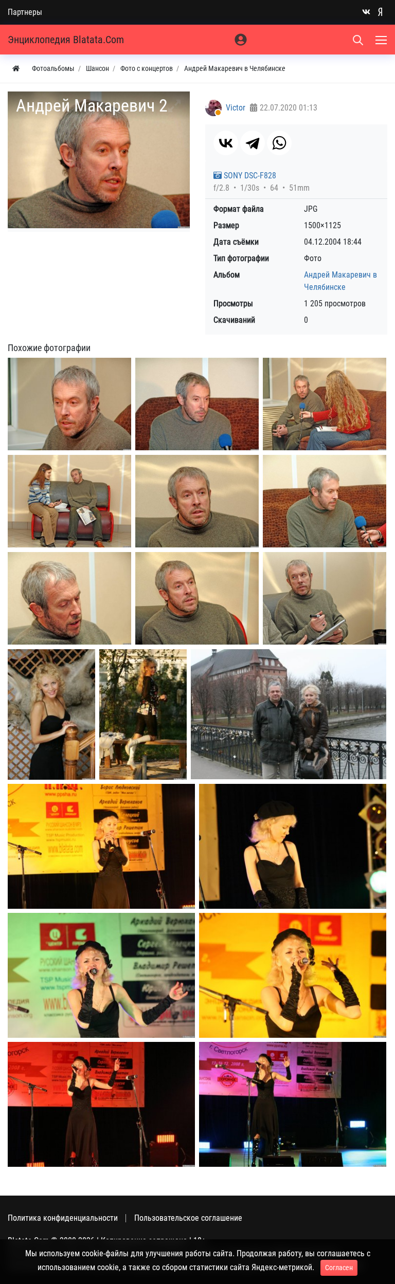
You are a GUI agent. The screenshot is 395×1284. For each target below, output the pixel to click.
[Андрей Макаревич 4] (324, 404)
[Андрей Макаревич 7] (324, 501)
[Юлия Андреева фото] (51, 714)
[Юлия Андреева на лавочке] (143, 714)
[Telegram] (252, 143)
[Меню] (382, 39)
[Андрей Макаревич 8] (69, 598)
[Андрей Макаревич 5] (69, 501)
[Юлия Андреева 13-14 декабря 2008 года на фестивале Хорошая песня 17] (101, 1104)
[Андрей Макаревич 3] (197, 404)
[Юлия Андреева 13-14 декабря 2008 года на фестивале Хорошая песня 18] (292, 975)
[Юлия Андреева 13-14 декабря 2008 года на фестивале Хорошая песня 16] (292, 1104)
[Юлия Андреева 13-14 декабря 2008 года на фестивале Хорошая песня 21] (292, 846)
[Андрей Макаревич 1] (69, 404)
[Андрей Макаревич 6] (197, 501)
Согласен (339, 1267)
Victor (235, 108)
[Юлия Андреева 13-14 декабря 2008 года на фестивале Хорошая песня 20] (101, 975)
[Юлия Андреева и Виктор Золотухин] (288, 714)
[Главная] (16, 69)
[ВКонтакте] (225, 143)
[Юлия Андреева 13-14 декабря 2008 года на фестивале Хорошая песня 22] (101, 846)
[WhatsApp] (279, 143)
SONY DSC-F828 (249, 175)
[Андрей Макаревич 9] (197, 598)
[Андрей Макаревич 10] (324, 598)
